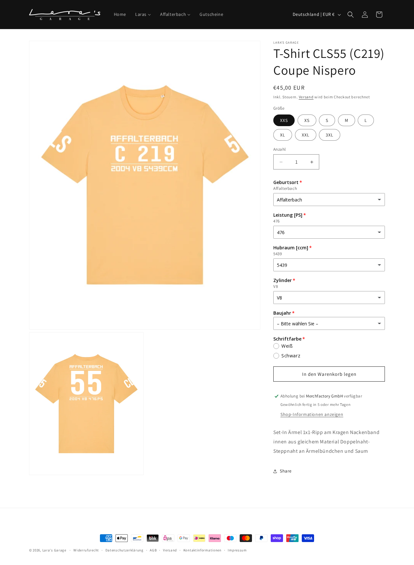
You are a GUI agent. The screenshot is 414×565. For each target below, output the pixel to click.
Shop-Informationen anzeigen (311, 414)
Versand (306, 96)
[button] (350, 14)
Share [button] (286, 471)
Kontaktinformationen (202, 550)
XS (307, 120)
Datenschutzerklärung (124, 550)
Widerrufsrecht (86, 550)
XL (282, 135)
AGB (153, 550)
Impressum (237, 550)
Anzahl (279, 149)
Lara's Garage (54, 550)
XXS (284, 120)
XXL (306, 135)
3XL (329, 135)
